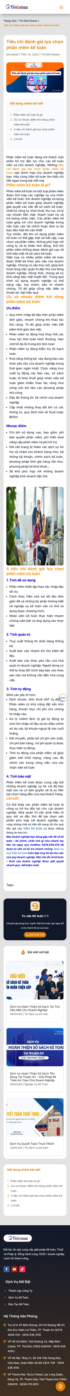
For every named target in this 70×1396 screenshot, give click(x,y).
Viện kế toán (33, 828)
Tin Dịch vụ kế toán (36, 1014)
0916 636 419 (36, 934)
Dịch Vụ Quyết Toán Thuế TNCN (32, 1143)
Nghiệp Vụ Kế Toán (36, 1084)
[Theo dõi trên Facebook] (7, 1269)
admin (14, 54)
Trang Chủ (10, 20)
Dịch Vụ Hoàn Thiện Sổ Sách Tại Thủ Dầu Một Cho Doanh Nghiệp (35, 1008)
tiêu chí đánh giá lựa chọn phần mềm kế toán (35, 169)
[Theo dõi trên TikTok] (22, 1269)
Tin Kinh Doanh (28, 20)
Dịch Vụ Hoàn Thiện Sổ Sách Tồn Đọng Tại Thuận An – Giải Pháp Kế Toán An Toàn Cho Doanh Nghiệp (33, 1077)
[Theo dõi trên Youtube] (14, 1269)
